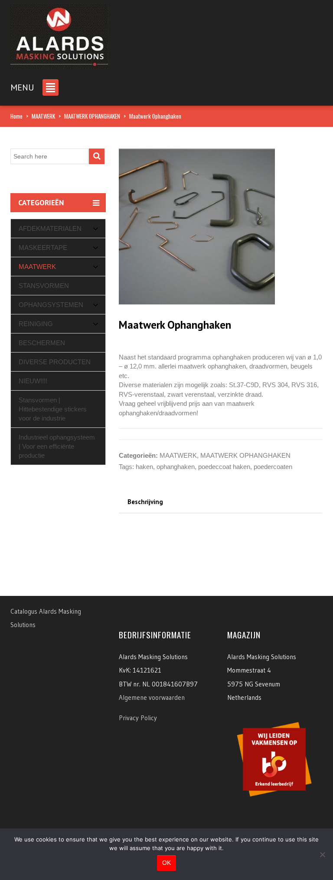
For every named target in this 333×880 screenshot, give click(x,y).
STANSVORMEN (44, 285)
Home (16, 116)
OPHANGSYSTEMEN (51, 304)
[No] (322, 854)
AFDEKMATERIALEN (50, 228)
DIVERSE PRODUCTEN (55, 362)
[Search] (96, 156)
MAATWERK (43, 116)
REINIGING (36, 323)
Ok (166, 862)
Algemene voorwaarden (152, 697)
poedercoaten (273, 466)
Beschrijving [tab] (145, 502)
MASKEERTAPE (43, 247)
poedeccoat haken (224, 466)
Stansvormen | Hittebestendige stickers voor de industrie (53, 409)
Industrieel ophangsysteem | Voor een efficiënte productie (57, 446)
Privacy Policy (138, 718)
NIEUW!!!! (33, 381)
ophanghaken (176, 466)
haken (144, 466)
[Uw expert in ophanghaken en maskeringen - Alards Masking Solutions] (59, 33)
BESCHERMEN (42, 342)
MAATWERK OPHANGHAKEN (92, 116)
